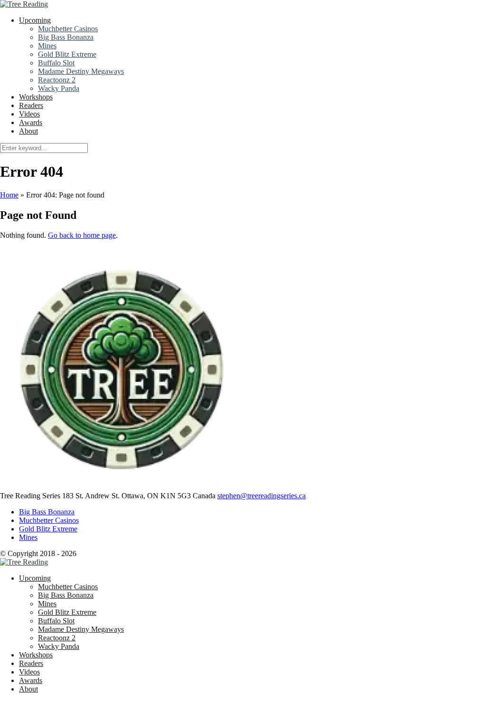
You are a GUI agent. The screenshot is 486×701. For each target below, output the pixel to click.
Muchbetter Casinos (68, 29)
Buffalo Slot (56, 63)
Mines (47, 46)
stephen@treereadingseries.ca (261, 496)
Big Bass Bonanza (65, 37)
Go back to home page (82, 235)
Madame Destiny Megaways (81, 71)
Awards (30, 122)
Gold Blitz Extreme (67, 54)
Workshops (36, 97)
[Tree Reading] (24, 4)
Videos (29, 114)
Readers (31, 105)
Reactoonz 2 (56, 80)
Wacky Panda (58, 88)
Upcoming (35, 20)
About (28, 131)
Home (9, 195)
